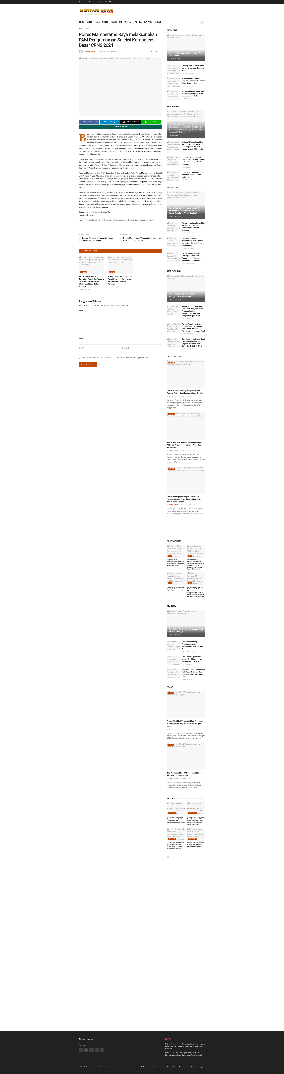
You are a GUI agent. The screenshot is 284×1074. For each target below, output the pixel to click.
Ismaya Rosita (90, 51)
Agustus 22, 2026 (85, 289)
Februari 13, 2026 (175, 59)
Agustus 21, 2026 (175, 299)
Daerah (158, 22)
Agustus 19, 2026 (114, 287)
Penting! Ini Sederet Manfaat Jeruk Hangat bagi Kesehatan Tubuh (193, 68)
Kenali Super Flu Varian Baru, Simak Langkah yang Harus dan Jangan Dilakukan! (193, 93)
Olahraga (148, 22)
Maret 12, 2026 (187, 180)
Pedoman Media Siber (105, 2)
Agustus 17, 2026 (188, 349)
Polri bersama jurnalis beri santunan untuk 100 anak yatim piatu (192, 174)
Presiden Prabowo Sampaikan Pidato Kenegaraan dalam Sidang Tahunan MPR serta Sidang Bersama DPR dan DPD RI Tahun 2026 (196, 820)
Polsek (114, 22)
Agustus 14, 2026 (185, 505)
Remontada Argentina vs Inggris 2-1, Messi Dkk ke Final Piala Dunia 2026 (192, 659)
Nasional (138, 22)
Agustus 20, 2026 (188, 318)
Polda (97, 22)
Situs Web (125, 348)
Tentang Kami (201, 1067)
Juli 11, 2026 (187, 152)
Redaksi (81, 2)
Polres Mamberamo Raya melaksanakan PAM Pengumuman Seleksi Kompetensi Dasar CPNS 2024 (119, 220)
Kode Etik (88, 2)
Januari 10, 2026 (188, 86)
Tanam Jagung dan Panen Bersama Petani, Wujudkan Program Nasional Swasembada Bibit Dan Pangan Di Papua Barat (192, 311)
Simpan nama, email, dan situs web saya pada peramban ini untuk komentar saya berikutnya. (115, 358)
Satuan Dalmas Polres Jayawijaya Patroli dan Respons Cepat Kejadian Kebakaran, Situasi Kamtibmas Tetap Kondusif (91, 281)
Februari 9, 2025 (185, 729)
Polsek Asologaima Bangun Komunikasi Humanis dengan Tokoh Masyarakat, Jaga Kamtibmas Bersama (184, 499)
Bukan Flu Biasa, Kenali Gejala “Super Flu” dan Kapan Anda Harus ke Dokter (193, 81)
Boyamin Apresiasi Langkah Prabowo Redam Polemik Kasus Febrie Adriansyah (195, 844)
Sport (171, 693)
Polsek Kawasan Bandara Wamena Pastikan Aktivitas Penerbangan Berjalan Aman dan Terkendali (184, 445)
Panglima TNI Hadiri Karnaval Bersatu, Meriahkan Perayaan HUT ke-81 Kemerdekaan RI (175, 589)
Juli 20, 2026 (187, 664)
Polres (105, 22)
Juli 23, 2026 (174, 135)
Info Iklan (95, 2)
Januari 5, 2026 (188, 99)
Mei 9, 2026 (186, 167)
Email (81, 348)
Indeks (81, 22)
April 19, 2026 (187, 679)
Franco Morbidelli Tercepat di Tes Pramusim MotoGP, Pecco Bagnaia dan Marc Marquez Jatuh (185, 723)
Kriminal (127, 22)
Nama (82, 338)
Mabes (89, 22)
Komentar (83, 310)
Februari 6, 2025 (104, 51)
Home (80, 28)
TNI (120, 22)
